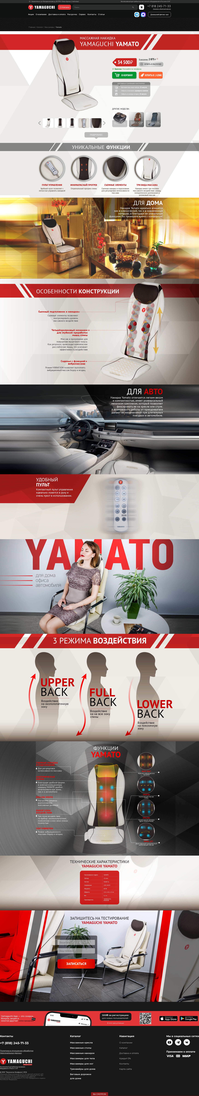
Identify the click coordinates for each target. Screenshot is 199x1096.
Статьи (101, 14)
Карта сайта (125, 1069)
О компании (41, 14)
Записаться (76, 963)
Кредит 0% (125, 1058)
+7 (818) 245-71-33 (14, 1043)
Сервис (82, 14)
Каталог (123, 1048)
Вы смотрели (99, 1094)
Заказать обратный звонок (162, 9)
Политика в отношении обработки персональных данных (16, 1052)
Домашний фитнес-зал (159, 14)
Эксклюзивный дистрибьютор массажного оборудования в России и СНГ (145, 1)
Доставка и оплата (57, 14)
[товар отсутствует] (141, 7)
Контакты (92, 14)
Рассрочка (72, 14)
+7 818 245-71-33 (159, 6)
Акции (31, 14)
